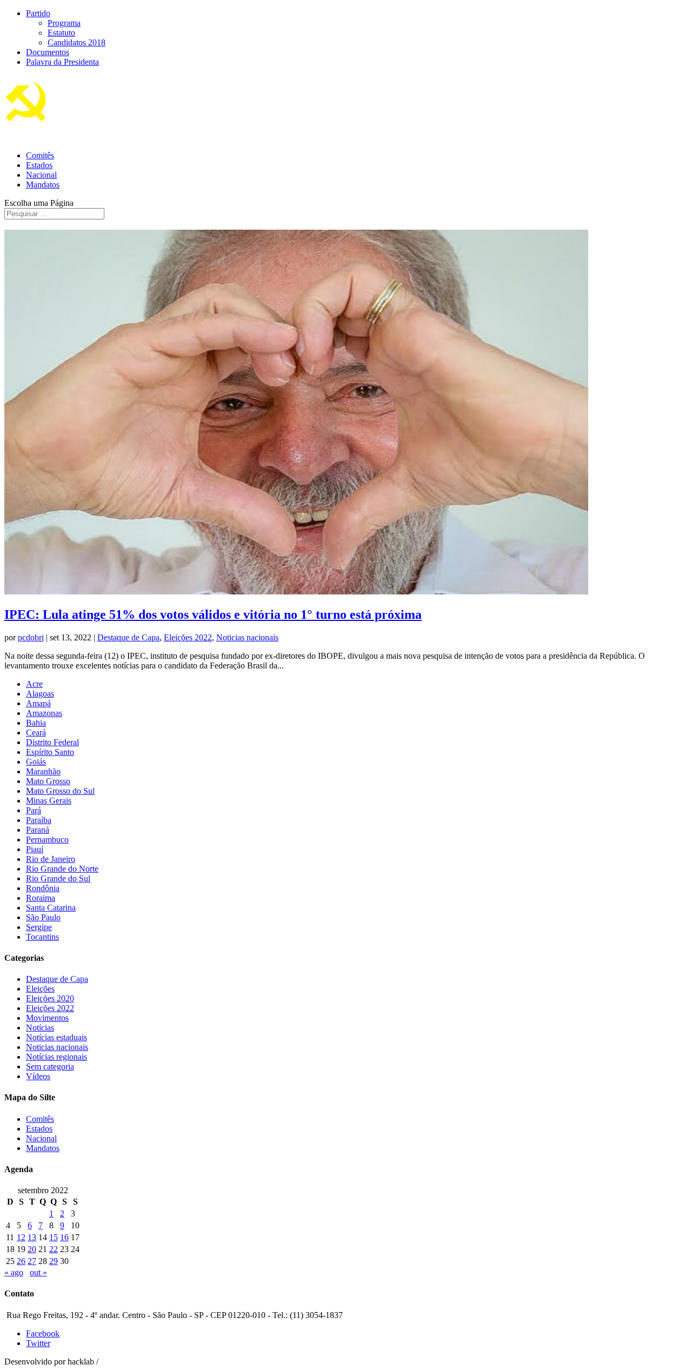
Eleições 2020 (50, 998)
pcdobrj (31, 637)
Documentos (47, 52)
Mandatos (42, 184)
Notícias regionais (56, 1056)
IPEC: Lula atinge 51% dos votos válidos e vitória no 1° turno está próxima (213, 614)
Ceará (36, 732)
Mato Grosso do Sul (60, 790)
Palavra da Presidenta (62, 61)
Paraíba (38, 820)
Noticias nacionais (247, 637)
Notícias (40, 1027)
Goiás (36, 761)
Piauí (34, 849)
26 (21, 1261)
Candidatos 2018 (76, 42)
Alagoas (40, 693)
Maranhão (43, 771)
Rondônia (42, 888)
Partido (38, 13)
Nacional (41, 174)
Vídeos (38, 1076)
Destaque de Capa (128, 637)
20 (32, 1249)
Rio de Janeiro (50, 859)
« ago (13, 1272)
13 (32, 1237)
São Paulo (43, 917)
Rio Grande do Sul (58, 878)
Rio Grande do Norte (62, 868)
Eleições (40, 988)
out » (38, 1272)
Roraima (40, 897)
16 (64, 1237)
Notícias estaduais (56, 1037)
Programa (64, 23)
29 (53, 1261)
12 (21, 1237)
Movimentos (47, 1017)
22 (53, 1249)
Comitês (40, 155)
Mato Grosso (48, 781)
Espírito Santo (50, 752)
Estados (39, 165)
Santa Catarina (51, 907)
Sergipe (39, 927)
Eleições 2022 (188, 637)
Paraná (37, 829)
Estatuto (61, 32)
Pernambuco (47, 839)
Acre (34, 683)
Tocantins (42, 936)
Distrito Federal (52, 742)
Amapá (38, 703)
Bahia (36, 722)
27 (32, 1261)
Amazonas (44, 713)
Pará (33, 810)
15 (53, 1237)
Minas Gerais (48, 800)
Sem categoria (50, 1066)
